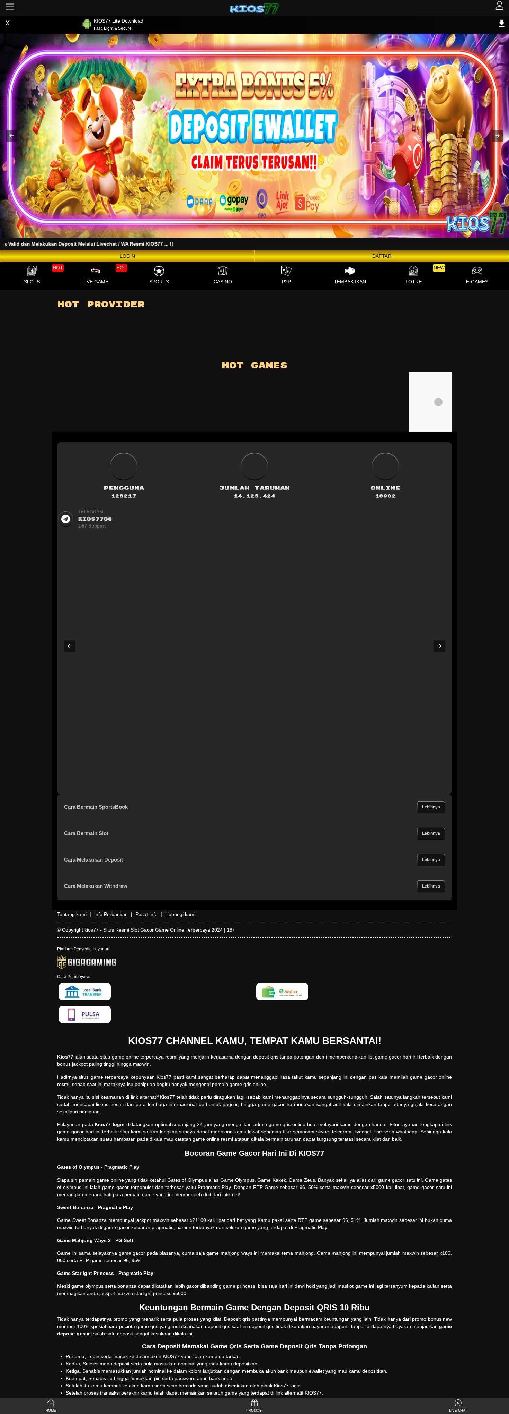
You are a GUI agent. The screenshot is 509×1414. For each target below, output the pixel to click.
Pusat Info (146, 914)
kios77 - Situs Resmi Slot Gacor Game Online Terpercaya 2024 (153, 930)
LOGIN (127, 256)
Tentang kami (72, 914)
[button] (11, 136)
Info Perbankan (111, 914)
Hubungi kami (180, 914)
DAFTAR (381, 256)
